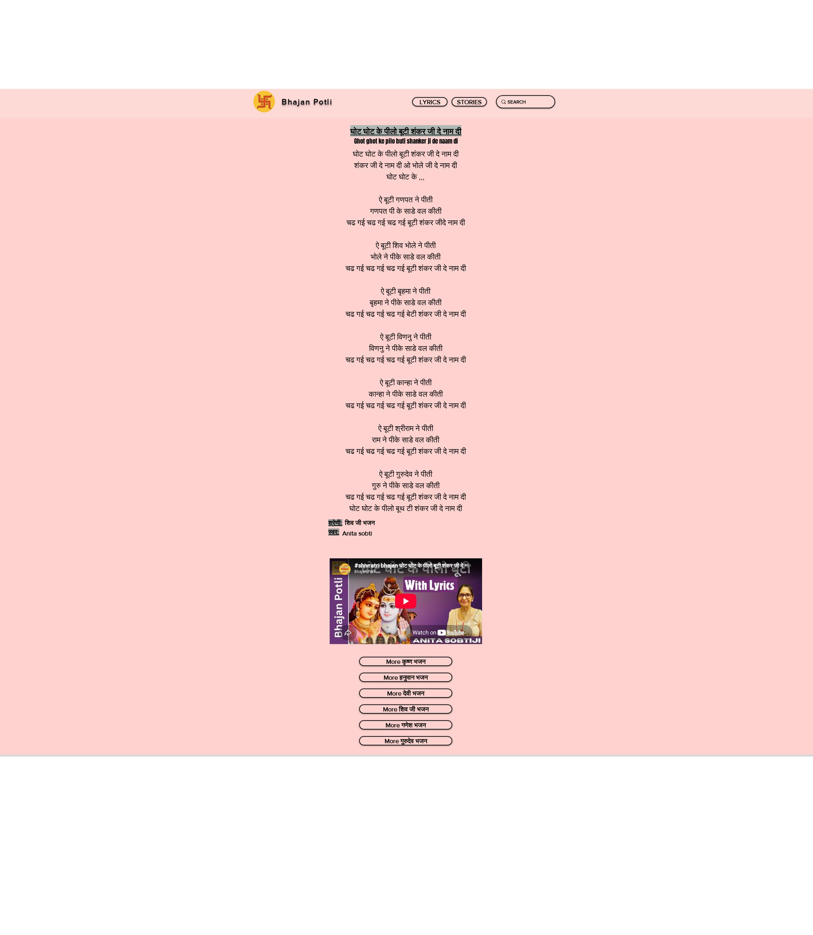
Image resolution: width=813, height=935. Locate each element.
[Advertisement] (190, 44)
